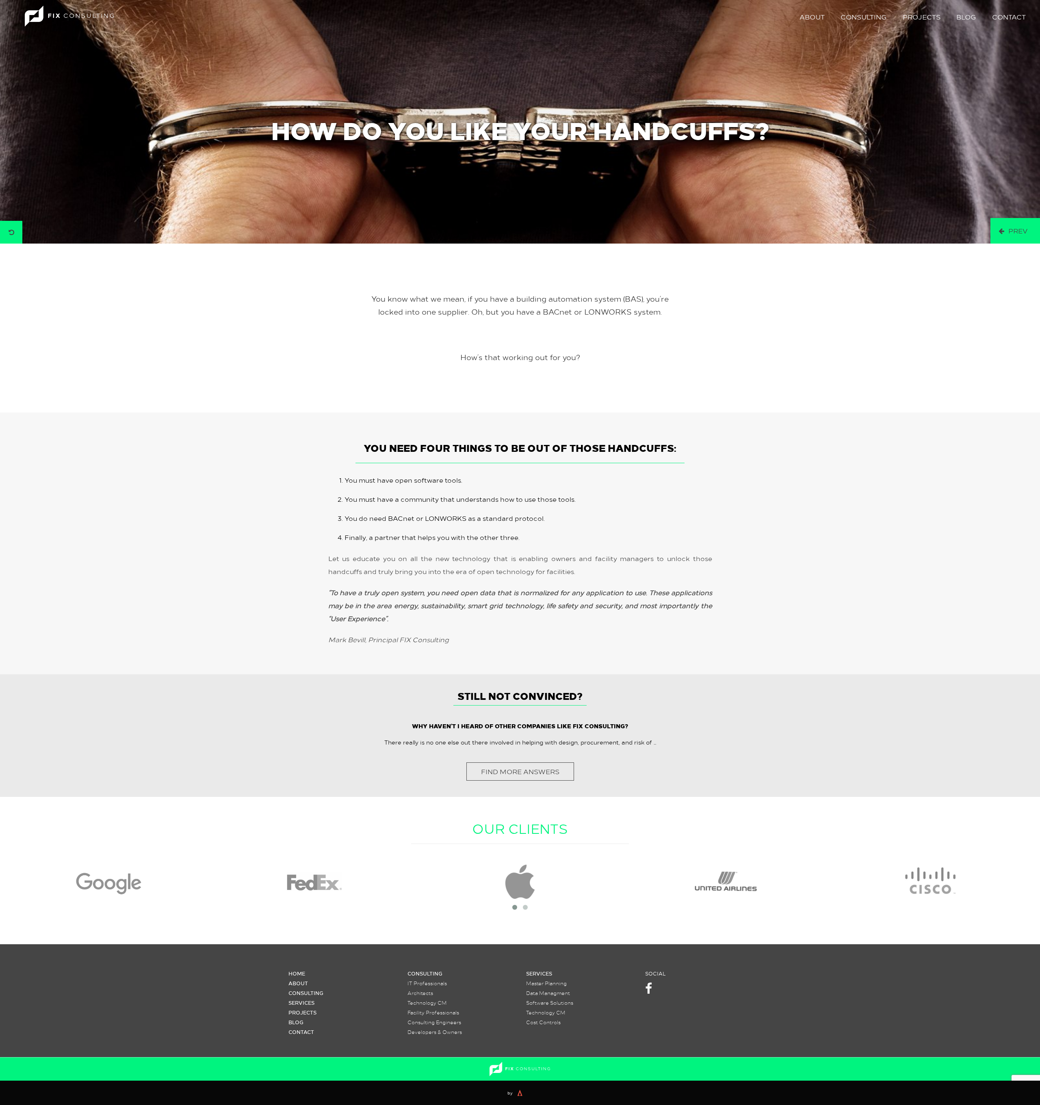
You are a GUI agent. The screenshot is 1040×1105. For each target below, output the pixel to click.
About (812, 16)
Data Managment (548, 993)
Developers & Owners (434, 1032)
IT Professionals (427, 983)
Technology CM (427, 1002)
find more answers (520, 771)
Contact (1009, 16)
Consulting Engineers (434, 1022)
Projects (921, 16)
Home (296, 973)
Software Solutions (549, 1002)
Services (301, 1002)
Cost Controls (543, 1022)
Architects (420, 993)
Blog (966, 16)
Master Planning (546, 983)
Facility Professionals (433, 1012)
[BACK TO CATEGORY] (11, 232)
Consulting (864, 16)
